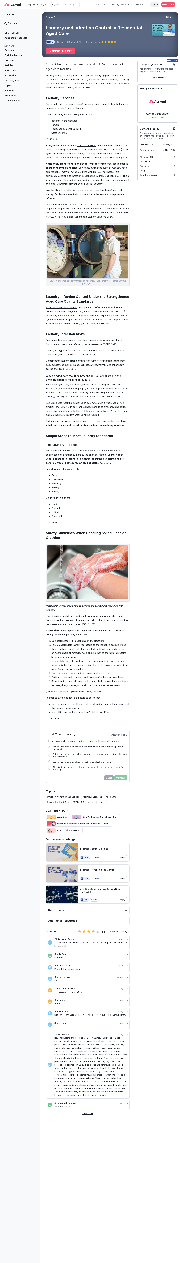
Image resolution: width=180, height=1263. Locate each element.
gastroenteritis (120, 163)
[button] (169, 17)
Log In (155, 4)
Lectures (9, 60)
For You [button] (99, 4)
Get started (168, 4)
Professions (11, 75)
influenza (107, 163)
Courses (9, 50)
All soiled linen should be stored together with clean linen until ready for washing (88, 768)
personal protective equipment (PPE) (79, 630)
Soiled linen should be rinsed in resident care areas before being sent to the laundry (88, 747)
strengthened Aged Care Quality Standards (88, 311)
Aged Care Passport (15, 37)
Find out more (157, 78)
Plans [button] (138, 4)
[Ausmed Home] (12, 4)
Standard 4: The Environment (61, 307)
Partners (9, 90)
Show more (87, 1113)
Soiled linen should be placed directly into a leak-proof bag (82, 762)
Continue (120, 778)
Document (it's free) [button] (61, 50)
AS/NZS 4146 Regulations (59, 216)
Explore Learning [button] (36, 4)
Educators (10, 70)
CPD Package (12, 32)
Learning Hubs (12, 80)
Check (109, 778)
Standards (10, 95)
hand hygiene (90, 677)
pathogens (61, 344)
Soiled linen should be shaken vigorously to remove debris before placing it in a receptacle (90, 755)
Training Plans (12, 100)
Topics (8, 85)
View (122, 857)
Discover (13, 23)
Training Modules (14, 55)
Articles (8, 65)
